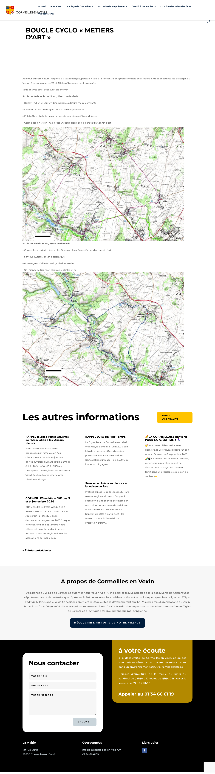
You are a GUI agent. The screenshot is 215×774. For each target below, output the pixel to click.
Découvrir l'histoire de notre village (107, 622)
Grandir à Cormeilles (142, 6)
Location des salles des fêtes (175, 6)
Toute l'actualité (170, 417)
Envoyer (85, 721)
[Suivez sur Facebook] (144, 750)
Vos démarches (46, 14)
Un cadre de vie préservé (111, 6)
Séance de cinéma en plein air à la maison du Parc (106, 484)
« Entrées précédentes (37, 550)
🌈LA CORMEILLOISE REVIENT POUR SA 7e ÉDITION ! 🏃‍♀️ (166, 438)
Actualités (55, 6)
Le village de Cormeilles (78, 6)
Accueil (42, 6)
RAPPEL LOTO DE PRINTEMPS (105, 437)
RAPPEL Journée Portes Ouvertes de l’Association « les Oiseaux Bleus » (47, 440)
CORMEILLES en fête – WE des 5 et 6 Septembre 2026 (47, 500)
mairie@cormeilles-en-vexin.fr (101, 749)
